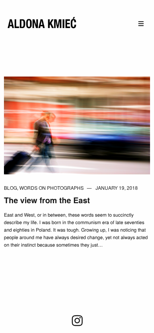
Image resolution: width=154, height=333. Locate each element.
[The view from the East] (77, 124)
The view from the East (47, 200)
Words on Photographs (51, 187)
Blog (10, 187)
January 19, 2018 (117, 187)
